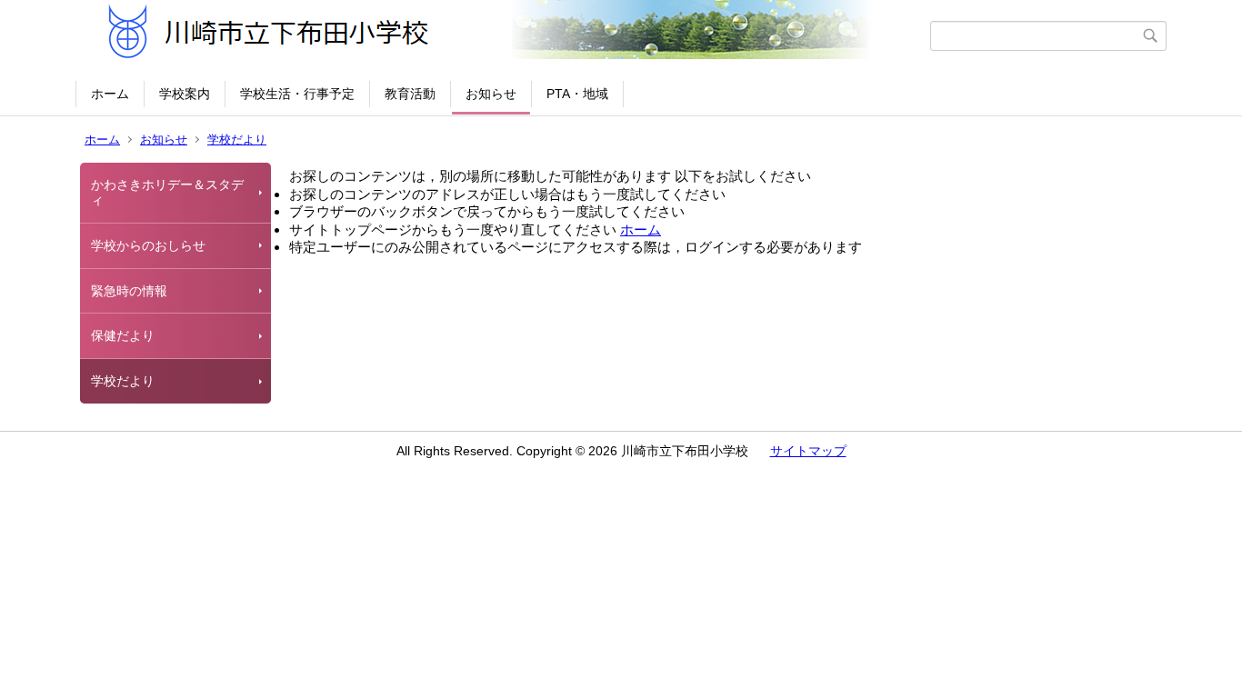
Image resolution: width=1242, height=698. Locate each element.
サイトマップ (808, 451)
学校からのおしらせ (148, 245)
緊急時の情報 (129, 291)
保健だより (123, 335)
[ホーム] (505, 35)
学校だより (236, 139)
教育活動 (410, 93)
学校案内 (184, 93)
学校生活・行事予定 (297, 93)
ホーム (110, 93)
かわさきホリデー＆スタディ (167, 192)
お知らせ (491, 93)
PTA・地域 (577, 93)
